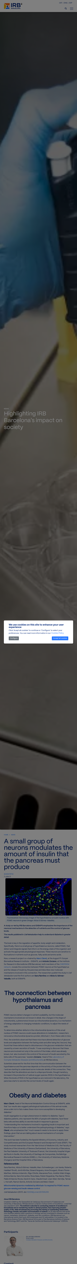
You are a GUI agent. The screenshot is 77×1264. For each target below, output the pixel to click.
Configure (14, 638)
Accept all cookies (60, 638)
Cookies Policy (57, 633)
